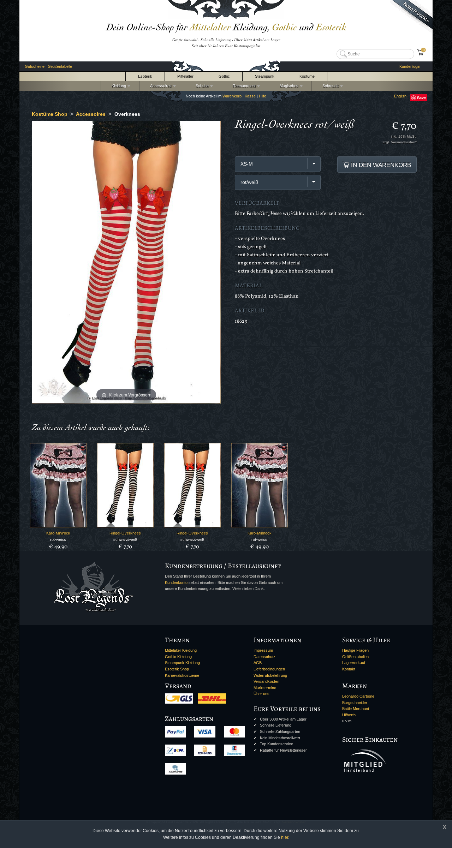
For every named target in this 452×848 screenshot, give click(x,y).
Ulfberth (349, 715)
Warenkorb (232, 96)
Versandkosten (266, 681)
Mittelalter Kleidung (181, 650)
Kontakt (348, 669)
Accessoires (160, 86)
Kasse (250, 96)
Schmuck (329, 86)
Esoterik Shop (177, 669)
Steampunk (264, 76)
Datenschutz (264, 657)
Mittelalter (185, 76)
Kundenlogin (409, 66)
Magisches (288, 86)
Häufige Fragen (355, 650)
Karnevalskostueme (182, 675)
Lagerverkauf (353, 663)
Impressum (263, 650)
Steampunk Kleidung (182, 663)
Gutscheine (34, 66)
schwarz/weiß (125, 539)
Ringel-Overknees (125, 533)
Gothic (224, 76)
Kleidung (117, 86)
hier (284, 837)
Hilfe (262, 96)
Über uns (261, 694)
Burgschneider (354, 702)
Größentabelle (60, 66)
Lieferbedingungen (269, 669)
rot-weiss (58, 539)
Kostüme (307, 76)
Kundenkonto (176, 582)
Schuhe (201, 86)
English (400, 96)
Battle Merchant (355, 708)
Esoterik (145, 76)
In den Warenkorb (380, 165)
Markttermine (265, 688)
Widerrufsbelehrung (270, 675)
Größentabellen (355, 657)
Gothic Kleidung (178, 657)
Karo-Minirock (58, 533)
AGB (258, 663)
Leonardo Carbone (358, 696)
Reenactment (243, 86)
